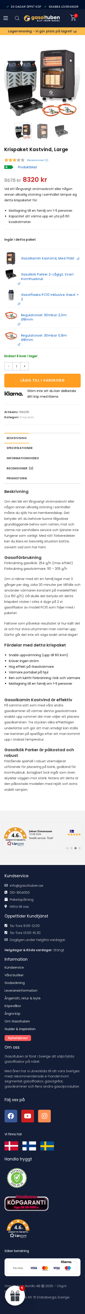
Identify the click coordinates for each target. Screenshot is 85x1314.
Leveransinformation (21, 990)
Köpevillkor (13, 1006)
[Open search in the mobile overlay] (17, 18)
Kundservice (14, 967)
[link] (42, 837)
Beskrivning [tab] (17, 438)
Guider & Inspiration (20, 1029)
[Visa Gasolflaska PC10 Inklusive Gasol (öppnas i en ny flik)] (19, 304)
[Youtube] (27, 1116)
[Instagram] (44, 1116)
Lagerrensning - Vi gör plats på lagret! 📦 (42, 31)
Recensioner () (37, 160)
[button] (11, 258)
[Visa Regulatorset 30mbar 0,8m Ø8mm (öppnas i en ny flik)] (19, 344)
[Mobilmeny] (5, 18)
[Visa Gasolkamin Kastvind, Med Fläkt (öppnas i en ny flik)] (78, 258)
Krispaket (27, 417)
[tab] (20, 468)
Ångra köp (12, 1013)
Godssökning (15, 983)
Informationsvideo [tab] (23, 458)
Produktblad (27, 167)
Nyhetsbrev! (18, 1038)
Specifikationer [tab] (20, 448)
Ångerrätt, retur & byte (23, 998)
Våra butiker (14, 975)
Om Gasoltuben (17, 1021)
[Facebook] (11, 1116)
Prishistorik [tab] (17, 478)
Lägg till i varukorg (42, 380)
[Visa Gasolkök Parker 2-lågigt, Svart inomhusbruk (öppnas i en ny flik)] (19, 283)
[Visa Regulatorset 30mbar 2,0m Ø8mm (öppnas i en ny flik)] (19, 324)
